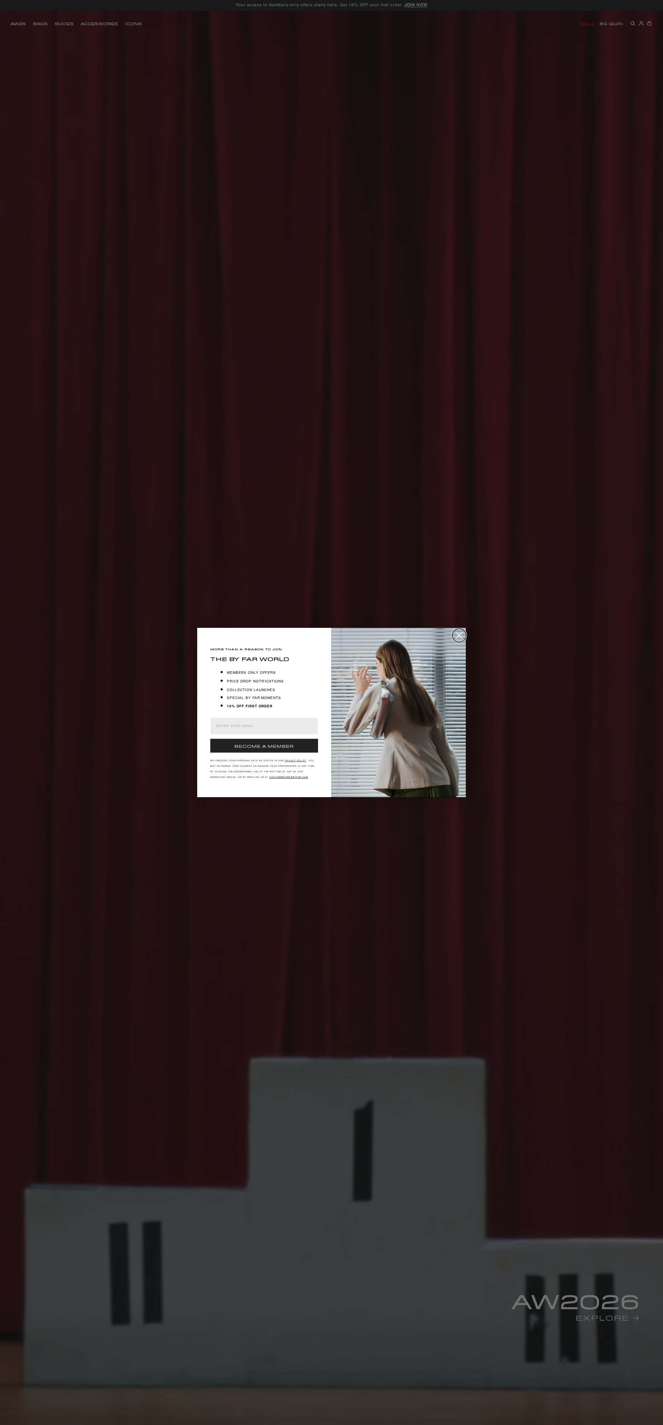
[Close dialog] (459, 635)
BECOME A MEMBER (264, 745)
